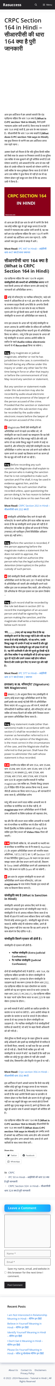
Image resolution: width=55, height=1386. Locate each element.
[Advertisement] (27, 84)
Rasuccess (12, 4)
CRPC (11, 1172)
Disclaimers (40, 1370)
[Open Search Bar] (36, 4)
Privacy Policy (27, 1373)
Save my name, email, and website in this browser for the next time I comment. (28, 1272)
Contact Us (26, 1370)
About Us (13, 1370)
